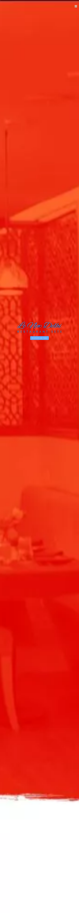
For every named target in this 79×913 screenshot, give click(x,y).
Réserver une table (39, 338)
